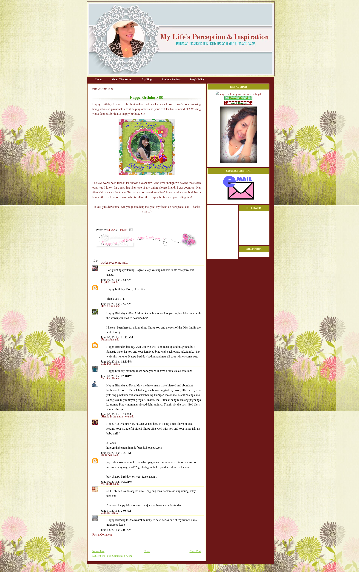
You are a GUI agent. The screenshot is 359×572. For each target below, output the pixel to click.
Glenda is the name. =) (114, 416)
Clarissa (106, 512)
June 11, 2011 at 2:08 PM (116, 510)
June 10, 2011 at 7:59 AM (116, 304)
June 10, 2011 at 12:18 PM (116, 376)
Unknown (107, 339)
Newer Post (98, 551)
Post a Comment (102, 534)
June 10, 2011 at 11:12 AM (117, 337)
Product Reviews (171, 79)
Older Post (195, 551)
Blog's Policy (197, 79)
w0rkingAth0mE (111, 262)
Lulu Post (107, 363)
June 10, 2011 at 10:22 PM (116, 481)
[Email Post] (130, 230)
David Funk (108, 306)
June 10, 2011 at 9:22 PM (116, 453)
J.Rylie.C (106, 282)
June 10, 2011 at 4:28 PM (116, 414)
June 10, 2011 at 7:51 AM (116, 280)
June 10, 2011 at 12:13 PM (116, 361)
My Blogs (147, 79)
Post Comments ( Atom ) (120, 555)
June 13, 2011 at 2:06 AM (116, 530)
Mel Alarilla (108, 378)
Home (99, 79)
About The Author (122, 79)
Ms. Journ (107, 483)
